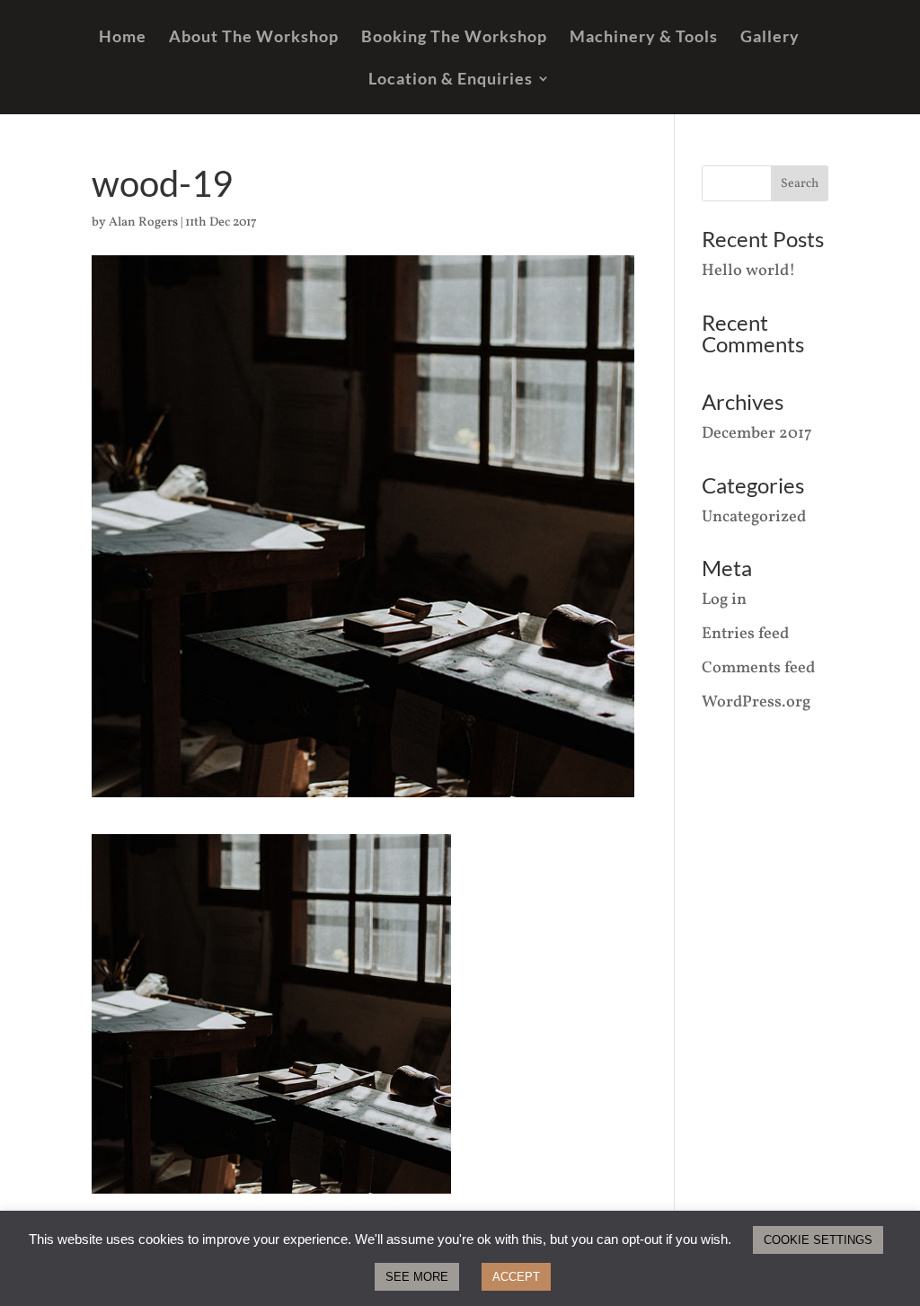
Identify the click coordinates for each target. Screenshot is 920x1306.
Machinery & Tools (644, 38)
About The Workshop (254, 38)
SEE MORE (416, 1277)
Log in (724, 600)
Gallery (770, 38)
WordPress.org (756, 702)
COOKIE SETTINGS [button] (818, 1240)
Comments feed (758, 668)
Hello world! (748, 271)
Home (122, 38)
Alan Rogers (143, 222)
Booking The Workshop (454, 38)
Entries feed (745, 634)
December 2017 (757, 433)
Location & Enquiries (450, 80)
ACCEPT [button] (516, 1277)
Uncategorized (754, 517)
